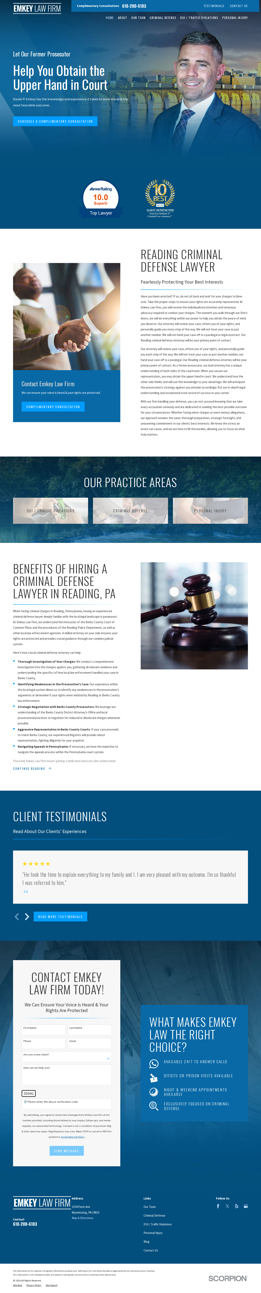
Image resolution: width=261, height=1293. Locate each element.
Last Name (76, 1028)
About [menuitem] (122, 17)
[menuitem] (17, 1285)
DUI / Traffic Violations (158, 1224)
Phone (27, 1041)
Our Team (150, 1207)
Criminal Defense (154, 1215)
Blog (146, 1241)
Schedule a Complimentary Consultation (55, 121)
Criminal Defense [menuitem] (163, 17)
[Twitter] (227, 1206)
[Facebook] (218, 1206)
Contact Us (239, 5)
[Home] (37, 8)
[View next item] (27, 916)
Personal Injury (153, 1233)
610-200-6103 (134, 6)
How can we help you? (36, 1068)
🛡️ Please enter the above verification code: (50, 1102)
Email (73, 1041)
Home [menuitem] (110, 17)
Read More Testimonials (60, 916)
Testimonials (214, 5)
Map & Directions (82, 1218)
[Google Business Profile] (246, 1206)
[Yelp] (236, 1206)
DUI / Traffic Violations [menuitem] (199, 17)
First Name (29, 1028)
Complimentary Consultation (53, 406)
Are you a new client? (36, 1054)
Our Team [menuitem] (138, 17)
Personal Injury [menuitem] (235, 17)
